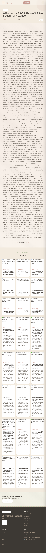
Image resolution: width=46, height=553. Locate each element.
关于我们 (3, 532)
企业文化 (3, 537)
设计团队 (3, 535)
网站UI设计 (26, 523)
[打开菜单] (43, 2)
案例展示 (3, 539)
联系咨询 (3, 544)
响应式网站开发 (27, 516)
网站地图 (22, 550)
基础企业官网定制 (27, 513)
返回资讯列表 (23, 242)
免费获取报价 (7, 501)
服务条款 (42, 550)
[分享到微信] (40, 20)
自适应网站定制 (27, 518)
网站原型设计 (26, 521)
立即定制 (27, 2)
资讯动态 (3, 542)
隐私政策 (38, 550)
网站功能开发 (26, 525)
